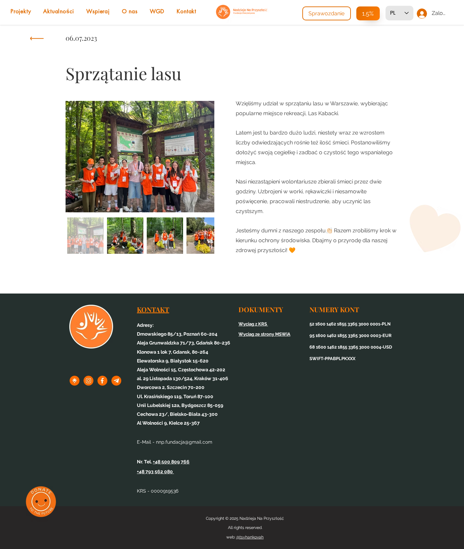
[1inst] (88, 380)
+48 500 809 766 (171, 461)
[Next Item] (203, 156)
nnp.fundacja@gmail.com (184, 442)
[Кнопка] (36, 40)
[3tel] (116, 380)
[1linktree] (74, 380)
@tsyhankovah (250, 537)
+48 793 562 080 (155, 471)
